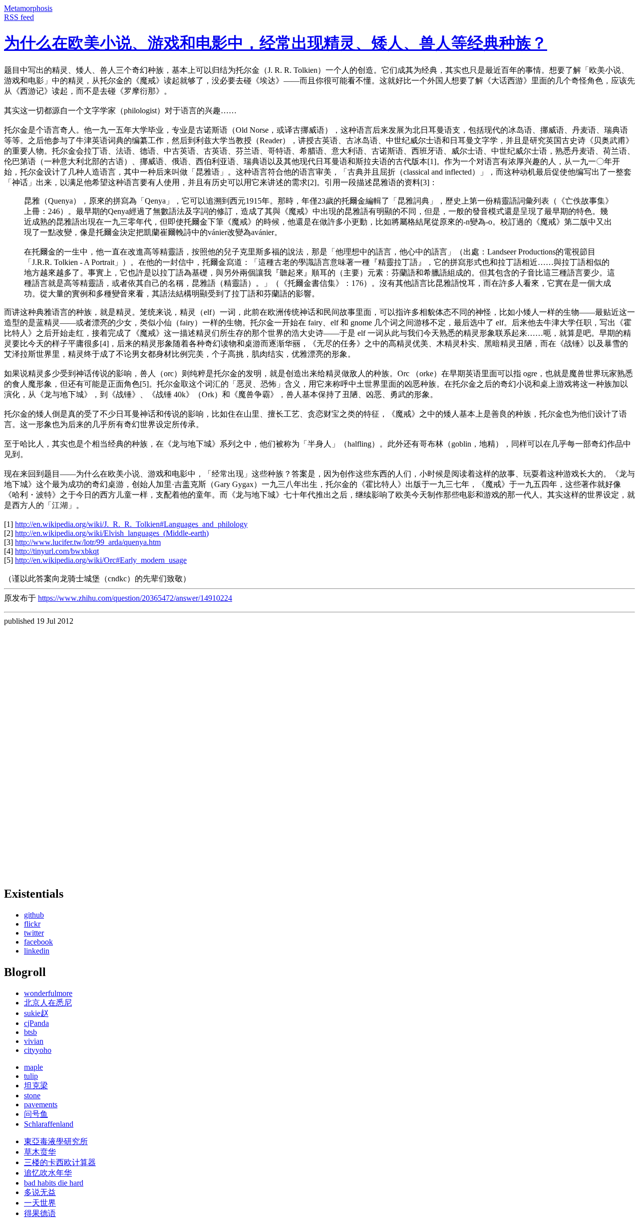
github (34, 915)
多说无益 (40, 1192)
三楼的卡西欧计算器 (60, 1162)
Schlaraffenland (48, 1124)
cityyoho (37, 1050)
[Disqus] (319, 750)
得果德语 (40, 1213)
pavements (40, 1104)
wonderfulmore (48, 993)
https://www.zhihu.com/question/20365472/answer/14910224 (135, 598)
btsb (30, 1032)
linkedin (36, 951)
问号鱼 (36, 1114)
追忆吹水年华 (48, 1173)
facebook (38, 942)
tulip (31, 1076)
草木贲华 (40, 1152)
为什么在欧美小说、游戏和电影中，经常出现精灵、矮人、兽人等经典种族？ (275, 43)
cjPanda (36, 1023)
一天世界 (40, 1203)
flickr (32, 924)
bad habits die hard (53, 1183)
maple (33, 1067)
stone (32, 1095)
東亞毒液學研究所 (56, 1141)
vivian (33, 1041)
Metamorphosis (28, 8)
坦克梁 (36, 1085)
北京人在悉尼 (48, 1002)
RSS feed (19, 17)
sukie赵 (36, 1013)
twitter (34, 933)
